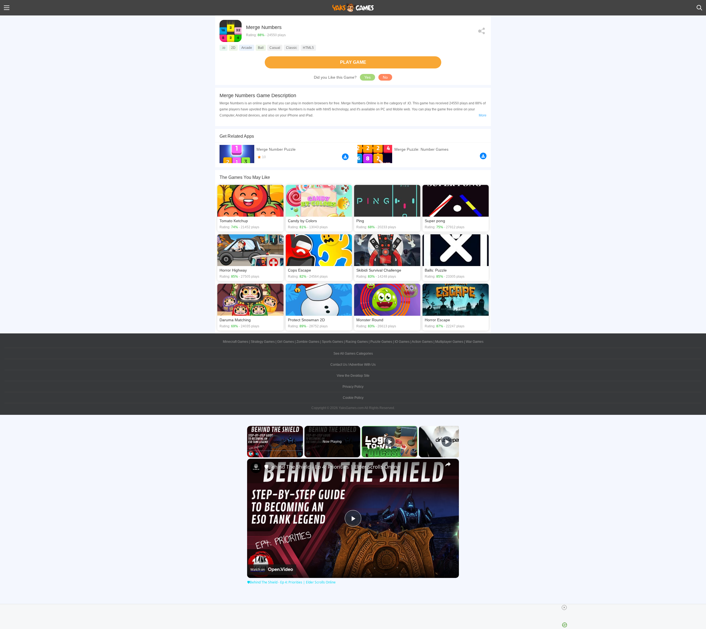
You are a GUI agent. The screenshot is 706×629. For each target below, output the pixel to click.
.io (223, 48)
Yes (367, 77)
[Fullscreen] (299, 454)
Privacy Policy (353, 387)
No (385, 77)
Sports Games (332, 342)
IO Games (402, 342)
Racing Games (357, 342)
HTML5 (308, 48)
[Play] (250, 454)
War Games (474, 342)
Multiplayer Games (449, 342)
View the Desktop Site (353, 376)
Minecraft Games (235, 342)
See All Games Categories (353, 353)
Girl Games (285, 342)
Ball (261, 48)
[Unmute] (257, 454)
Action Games (422, 342)
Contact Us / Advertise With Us (353, 365)
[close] (564, 607)
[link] (255, 467)
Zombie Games (307, 342)
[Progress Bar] (275, 450)
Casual (274, 48)
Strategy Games (263, 342)
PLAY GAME (353, 62)
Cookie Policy (353, 398)
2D (233, 48)
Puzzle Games (381, 342)
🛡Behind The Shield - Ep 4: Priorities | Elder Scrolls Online (332, 467)
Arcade (246, 48)
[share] (448, 464)
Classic (291, 48)
